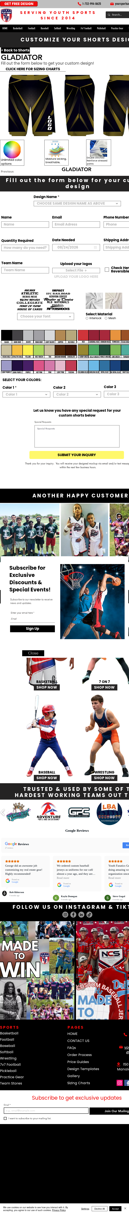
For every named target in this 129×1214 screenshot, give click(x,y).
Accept (115, 1208)
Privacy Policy (59, 1210)
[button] (33, 653)
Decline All (99, 1208)
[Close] (125, 1208)
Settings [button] (85, 1208)
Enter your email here (22, 613)
